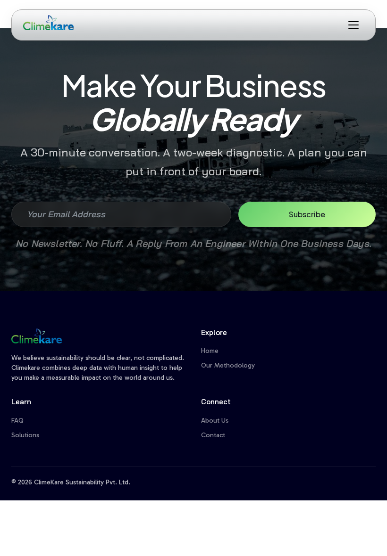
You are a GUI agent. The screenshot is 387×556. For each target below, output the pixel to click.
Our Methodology (228, 365)
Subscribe (307, 214)
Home (210, 351)
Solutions (25, 435)
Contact (213, 435)
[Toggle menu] (353, 25)
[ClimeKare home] (48, 22)
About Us (214, 421)
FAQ (17, 421)
